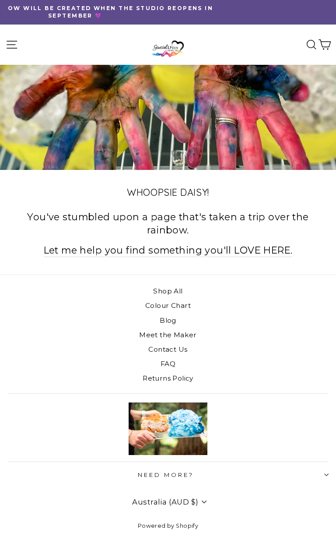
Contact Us (167, 349)
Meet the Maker (168, 335)
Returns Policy (168, 378)
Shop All (167, 291)
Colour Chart (168, 305)
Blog (168, 320)
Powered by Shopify (168, 525)
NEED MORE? (166, 474)
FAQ (168, 364)
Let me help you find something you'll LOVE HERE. (168, 250)
